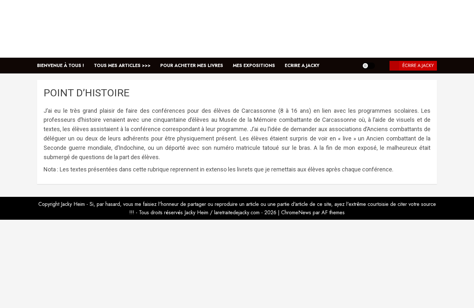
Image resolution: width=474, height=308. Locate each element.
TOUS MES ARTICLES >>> (122, 65)
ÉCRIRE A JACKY (418, 65)
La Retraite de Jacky (237, 29)
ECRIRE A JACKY (302, 65)
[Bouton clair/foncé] (368, 66)
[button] (382, 65)
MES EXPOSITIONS (254, 65)
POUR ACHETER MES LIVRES (191, 65)
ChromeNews (296, 212)
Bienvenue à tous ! (60, 65)
